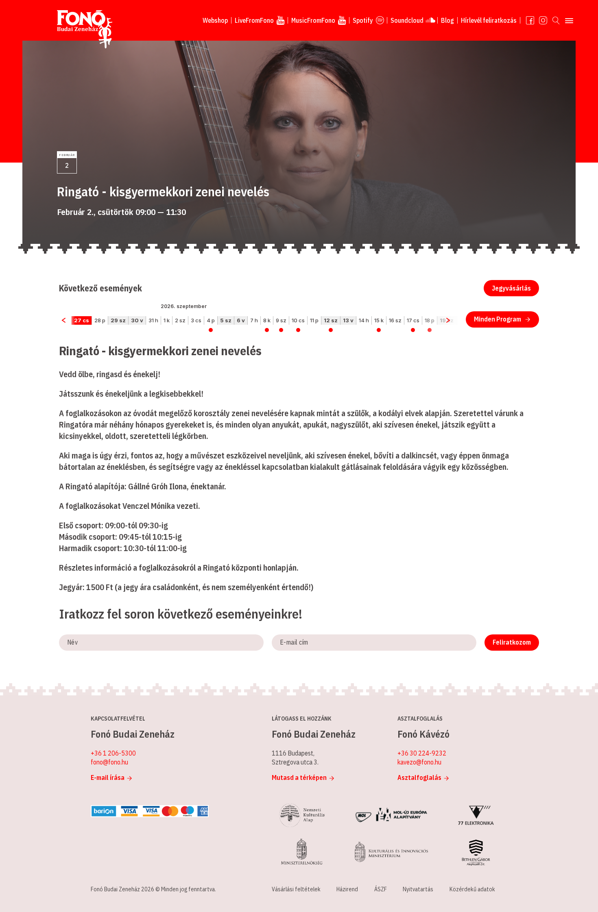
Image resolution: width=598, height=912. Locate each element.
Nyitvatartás (418, 889)
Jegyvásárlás (511, 288)
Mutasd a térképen (299, 777)
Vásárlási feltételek (296, 889)
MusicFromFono (313, 20)
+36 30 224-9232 (421, 753)
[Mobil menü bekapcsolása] (569, 20)
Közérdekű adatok (472, 889)
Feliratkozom (512, 642)
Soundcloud (407, 20)
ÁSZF (380, 889)
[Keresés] (556, 20)
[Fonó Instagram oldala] (543, 20)
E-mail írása (107, 777)
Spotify (363, 20)
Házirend (347, 889)
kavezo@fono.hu (419, 762)
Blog (447, 20)
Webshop (215, 20)
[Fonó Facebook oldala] (530, 20)
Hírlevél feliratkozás (489, 20)
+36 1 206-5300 (113, 753)
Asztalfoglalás (419, 777)
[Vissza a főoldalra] (84, 29)
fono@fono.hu (109, 762)
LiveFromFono (254, 20)
